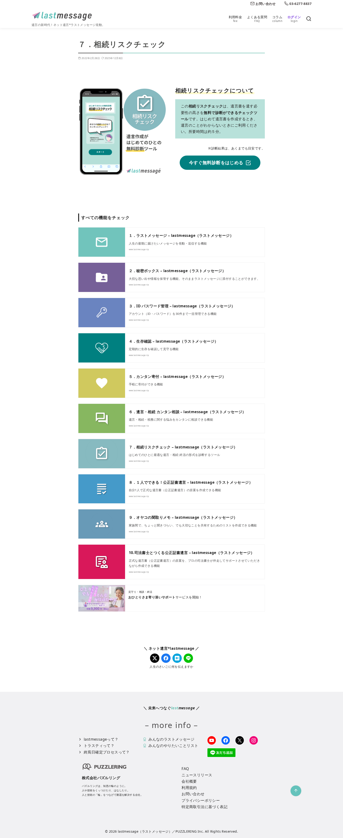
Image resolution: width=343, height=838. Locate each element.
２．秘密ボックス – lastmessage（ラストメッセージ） (177, 270)
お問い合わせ (193, 793)
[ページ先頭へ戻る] (295, 790)
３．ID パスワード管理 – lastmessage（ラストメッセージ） (182, 306)
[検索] (309, 19)
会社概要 (189, 781)
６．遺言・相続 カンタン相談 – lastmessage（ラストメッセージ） (187, 411)
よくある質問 (257, 19)
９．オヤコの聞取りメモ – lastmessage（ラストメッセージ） (183, 517)
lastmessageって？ (101, 739)
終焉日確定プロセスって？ (107, 752)
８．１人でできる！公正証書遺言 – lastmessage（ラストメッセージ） (191, 482)
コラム (277, 19)
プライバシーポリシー (201, 800)
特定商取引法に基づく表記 (205, 806)
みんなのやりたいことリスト (173, 745)
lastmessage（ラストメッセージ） (145, 831)
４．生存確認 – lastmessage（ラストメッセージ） (173, 341)
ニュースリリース (197, 775)
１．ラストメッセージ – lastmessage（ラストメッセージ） (181, 235)
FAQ (185, 768)
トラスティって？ (99, 745)
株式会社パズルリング (101, 777)
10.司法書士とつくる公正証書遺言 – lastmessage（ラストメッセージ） (192, 552)
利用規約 (189, 787)
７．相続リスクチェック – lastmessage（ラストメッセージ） (183, 447)
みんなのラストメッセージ (171, 739)
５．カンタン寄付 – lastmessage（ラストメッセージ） (177, 376)
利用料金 (235, 19)
